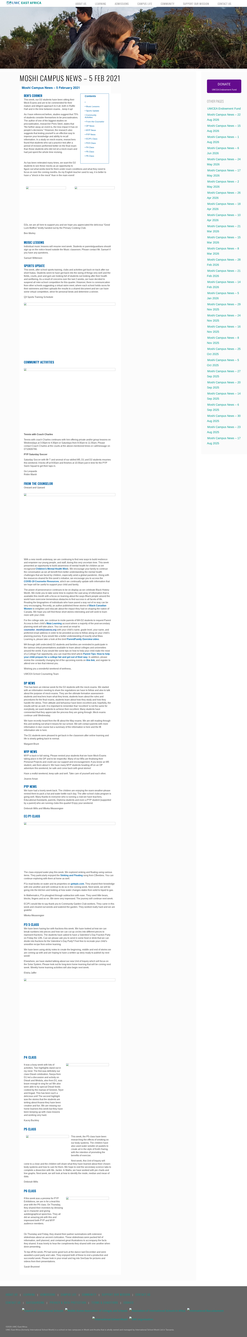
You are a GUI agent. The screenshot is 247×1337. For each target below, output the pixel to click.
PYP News (90, 134)
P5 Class (90, 151)
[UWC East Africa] (24, 2)
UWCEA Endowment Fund (223, 108)
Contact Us (143, 1294)
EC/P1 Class (91, 139)
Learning (29, 1294)
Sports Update (92, 111)
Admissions (47, 1294)
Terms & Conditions (104, 1302)
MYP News (91, 130)
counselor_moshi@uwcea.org (40, 630)
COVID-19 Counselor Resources (41, 581)
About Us (12, 1294)
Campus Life (69, 1294)
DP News (90, 126)
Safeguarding (35, 1302)
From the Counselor (95, 121)
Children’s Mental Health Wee (51, 569)
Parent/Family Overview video (83, 639)
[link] (239, 3)
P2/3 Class (91, 143)
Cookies (129, 1302)
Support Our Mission (116, 1294)
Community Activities (90, 116)
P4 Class (90, 147)
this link (90, 660)
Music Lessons (92, 106)
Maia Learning (54, 623)
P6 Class (90, 156)
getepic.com (77, 884)
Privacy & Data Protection (68, 1302)
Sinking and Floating (71, 875)
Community (89, 1294)
